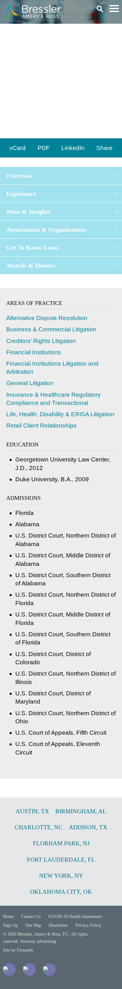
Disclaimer (58, 925)
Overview (19, 175)
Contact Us (31, 916)
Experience (21, 193)
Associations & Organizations (46, 229)
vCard (17, 148)
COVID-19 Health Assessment (75, 916)
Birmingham (21, 131)
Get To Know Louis (32, 247)
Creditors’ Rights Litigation (41, 341)
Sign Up (10, 925)
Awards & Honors (30, 265)
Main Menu (114, 8)
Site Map (33, 925)
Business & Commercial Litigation (51, 329)
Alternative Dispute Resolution (46, 318)
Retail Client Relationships (41, 425)
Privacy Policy (88, 925)
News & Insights (28, 211)
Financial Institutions (33, 352)
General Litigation (29, 383)
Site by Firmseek (18, 950)
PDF (44, 148)
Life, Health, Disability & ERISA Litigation (60, 414)
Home (8, 916)
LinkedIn (72, 148)
